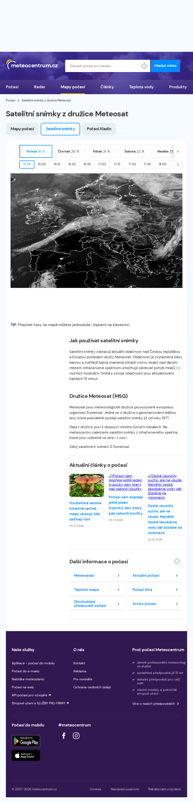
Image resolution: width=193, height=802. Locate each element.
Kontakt (79, 663)
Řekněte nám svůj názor (164, 789)
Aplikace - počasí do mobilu (33, 663)
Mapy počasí (73, 86)
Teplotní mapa (86, 589)
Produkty (178, 86)
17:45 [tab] (147, 164)
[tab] (36, 151)
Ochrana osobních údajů (92, 687)
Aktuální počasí (146, 575)
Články (107, 86)
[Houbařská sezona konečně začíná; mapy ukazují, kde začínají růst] (86, 485)
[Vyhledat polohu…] (144, 66)
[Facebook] (64, 740)
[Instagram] (76, 740)
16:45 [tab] (87, 164)
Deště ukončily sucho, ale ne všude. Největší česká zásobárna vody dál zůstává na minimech (165, 519)
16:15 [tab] (57, 164)
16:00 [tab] (42, 164)
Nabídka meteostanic (28, 679)
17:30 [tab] (132, 164)
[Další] (178, 151)
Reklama (79, 671)
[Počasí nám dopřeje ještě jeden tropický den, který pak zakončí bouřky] (126, 482)
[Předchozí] (15, 151)
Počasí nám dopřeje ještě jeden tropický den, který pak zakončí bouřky (126, 505)
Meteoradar (84, 575)
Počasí (12, 86)
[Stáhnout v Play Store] (26, 741)
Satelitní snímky (60, 128)
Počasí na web (23, 687)
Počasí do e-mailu (25, 671)
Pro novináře (82, 679)
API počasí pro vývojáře (29, 695)
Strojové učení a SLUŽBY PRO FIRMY (38, 703)
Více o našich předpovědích (153, 703)
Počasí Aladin (99, 128)
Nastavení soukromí (125, 789)
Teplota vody (141, 86)
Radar (39, 86)
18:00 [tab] (162, 164)
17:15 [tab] (117, 164)
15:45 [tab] (27, 164)
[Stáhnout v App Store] (26, 755)
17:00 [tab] (102, 164)
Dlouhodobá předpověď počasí (90, 603)
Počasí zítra (142, 589)
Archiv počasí (144, 603)
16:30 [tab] (72, 164)
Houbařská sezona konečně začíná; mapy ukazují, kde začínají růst (85, 511)
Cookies (95, 789)
